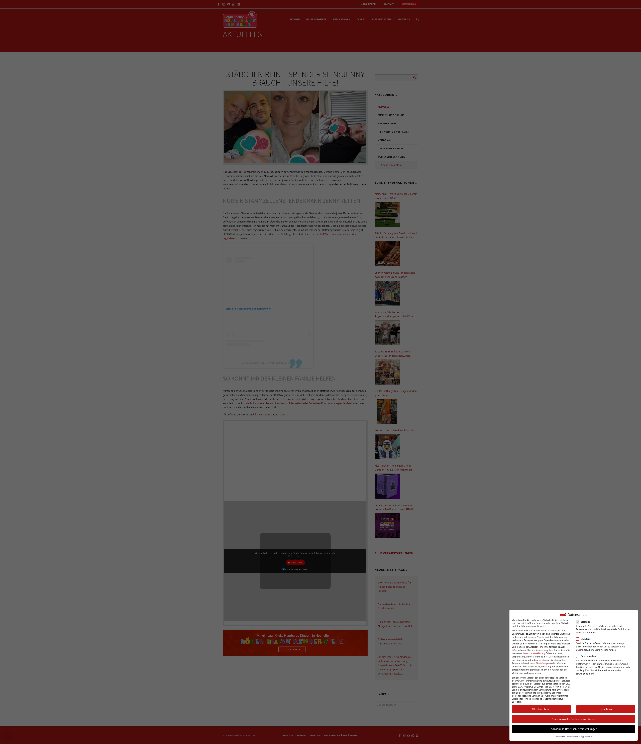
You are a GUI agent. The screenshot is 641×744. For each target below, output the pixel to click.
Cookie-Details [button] (560, 737)
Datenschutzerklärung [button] (575, 737)
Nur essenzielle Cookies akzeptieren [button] (574, 719)
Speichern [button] (605, 709)
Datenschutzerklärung (533, 653)
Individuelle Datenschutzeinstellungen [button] (573, 729)
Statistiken (586, 638)
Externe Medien (588, 656)
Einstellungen (543, 663)
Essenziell (585, 621)
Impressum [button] (588, 737)
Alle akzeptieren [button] (542, 709)
